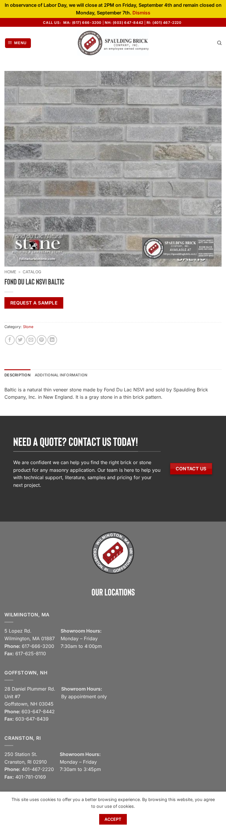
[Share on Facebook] (10, 340)
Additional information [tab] (61, 375)
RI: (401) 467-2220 (164, 22)
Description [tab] (17, 375)
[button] (18, 43)
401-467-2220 (38, 769)
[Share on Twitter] (20, 340)
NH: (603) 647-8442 (124, 22)
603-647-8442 (38, 711)
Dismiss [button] (141, 13)
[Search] (219, 43)
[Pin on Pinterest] (41, 340)
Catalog (32, 271)
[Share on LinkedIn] (52, 340)
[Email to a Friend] (31, 340)
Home (10, 271)
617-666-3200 (38, 646)
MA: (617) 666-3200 (82, 22)
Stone (28, 327)
